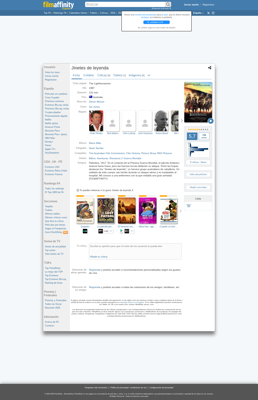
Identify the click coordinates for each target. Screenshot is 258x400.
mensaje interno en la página (132, 302)
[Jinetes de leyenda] (198, 102)
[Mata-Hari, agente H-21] (149, 210)
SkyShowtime (52, 152)
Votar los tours (52, 72)
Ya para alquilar (53, 112)
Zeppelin (85, 226)
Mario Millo (95, 143)
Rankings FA (60, 13)
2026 (120, 13)
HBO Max (50, 138)
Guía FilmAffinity (56, 232)
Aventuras (102, 158)
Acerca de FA (52, 322)
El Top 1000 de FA (54, 192)
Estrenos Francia (53, 174)
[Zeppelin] (86, 210)
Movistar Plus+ (52, 130)
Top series (50, 250)
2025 (112, 13)
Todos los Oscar (53, 304)
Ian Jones (94, 106)
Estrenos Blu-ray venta (56, 105)
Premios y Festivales (56, 300)
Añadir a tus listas (198, 187)
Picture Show (148, 153)
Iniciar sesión (51, 76)
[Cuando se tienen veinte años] (170, 210)
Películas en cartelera (56, 94)
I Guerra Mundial (131, 158)
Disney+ (49, 141)
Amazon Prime (52, 127)
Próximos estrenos (54, 101)
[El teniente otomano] (128, 210)
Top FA (47, 13)
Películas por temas (55, 224)
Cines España (52, 97)
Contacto (49, 325)
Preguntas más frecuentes (96, 388)
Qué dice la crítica (54, 221)
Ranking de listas (53, 283)
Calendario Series (78, 13)
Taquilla (49, 206)
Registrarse (208, 4)
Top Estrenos (51, 275)
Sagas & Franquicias (55, 228)
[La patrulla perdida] (107, 210)
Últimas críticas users (56, 217)
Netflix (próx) (51, 123)
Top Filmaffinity (53, 268)
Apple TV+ (50, 149)
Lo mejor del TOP (54, 271)
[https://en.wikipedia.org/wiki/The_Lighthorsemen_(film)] (189, 206)
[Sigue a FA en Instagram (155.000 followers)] (213, 13)
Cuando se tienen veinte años (175, 226)
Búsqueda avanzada (160, 8)
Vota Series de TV (54, 254)
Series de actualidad (55, 246)
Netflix (48, 119)
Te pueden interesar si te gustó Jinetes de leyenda (106, 190)
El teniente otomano (128, 226)
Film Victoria (133, 153)
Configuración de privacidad (161, 388)
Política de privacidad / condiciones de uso (128, 388)
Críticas (104, 13)
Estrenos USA (52, 167)
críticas (195, 162)
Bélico (92, 158)
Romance (115, 158)
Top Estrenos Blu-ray (55, 279)
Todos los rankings (54, 188)
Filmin (48, 145)
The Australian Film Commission (107, 153)
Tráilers (93, 13)
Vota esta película (198, 174)
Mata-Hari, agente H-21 (150, 226)
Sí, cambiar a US (155, 22)
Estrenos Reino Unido (56, 170)
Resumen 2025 (52, 307)
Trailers (48, 210)
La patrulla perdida (106, 226)
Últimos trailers (52, 213)
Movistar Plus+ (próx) (56, 134)
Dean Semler (96, 148)
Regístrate (95, 269)
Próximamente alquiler (56, 116)
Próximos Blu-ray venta (57, 108)
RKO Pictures (164, 153)
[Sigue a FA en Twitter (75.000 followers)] (208, 13)
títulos (203, 162)
